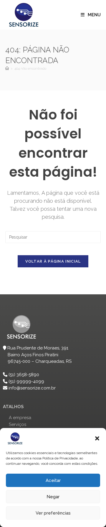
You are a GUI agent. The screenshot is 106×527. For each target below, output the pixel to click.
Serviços (17, 424)
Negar (53, 496)
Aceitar (53, 480)
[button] (97, 438)
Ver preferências (53, 513)
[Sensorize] (7, 68)
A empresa (20, 417)
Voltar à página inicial (53, 261)
